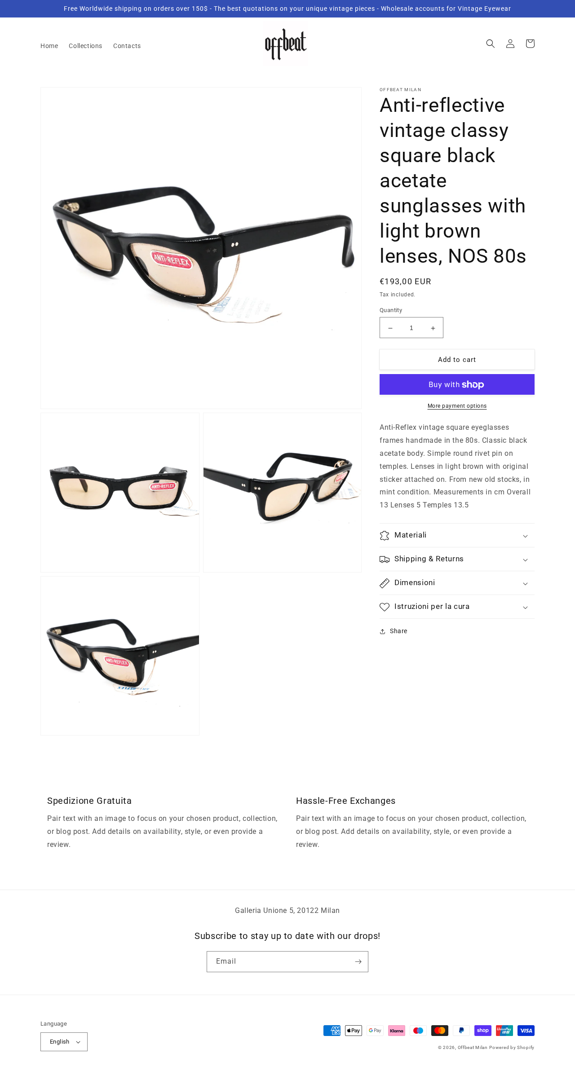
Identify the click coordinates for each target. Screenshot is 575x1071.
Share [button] (398, 631)
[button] (490, 43)
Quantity (391, 310)
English (60, 1041)
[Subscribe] (358, 961)
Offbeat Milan (473, 1047)
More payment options (457, 406)
